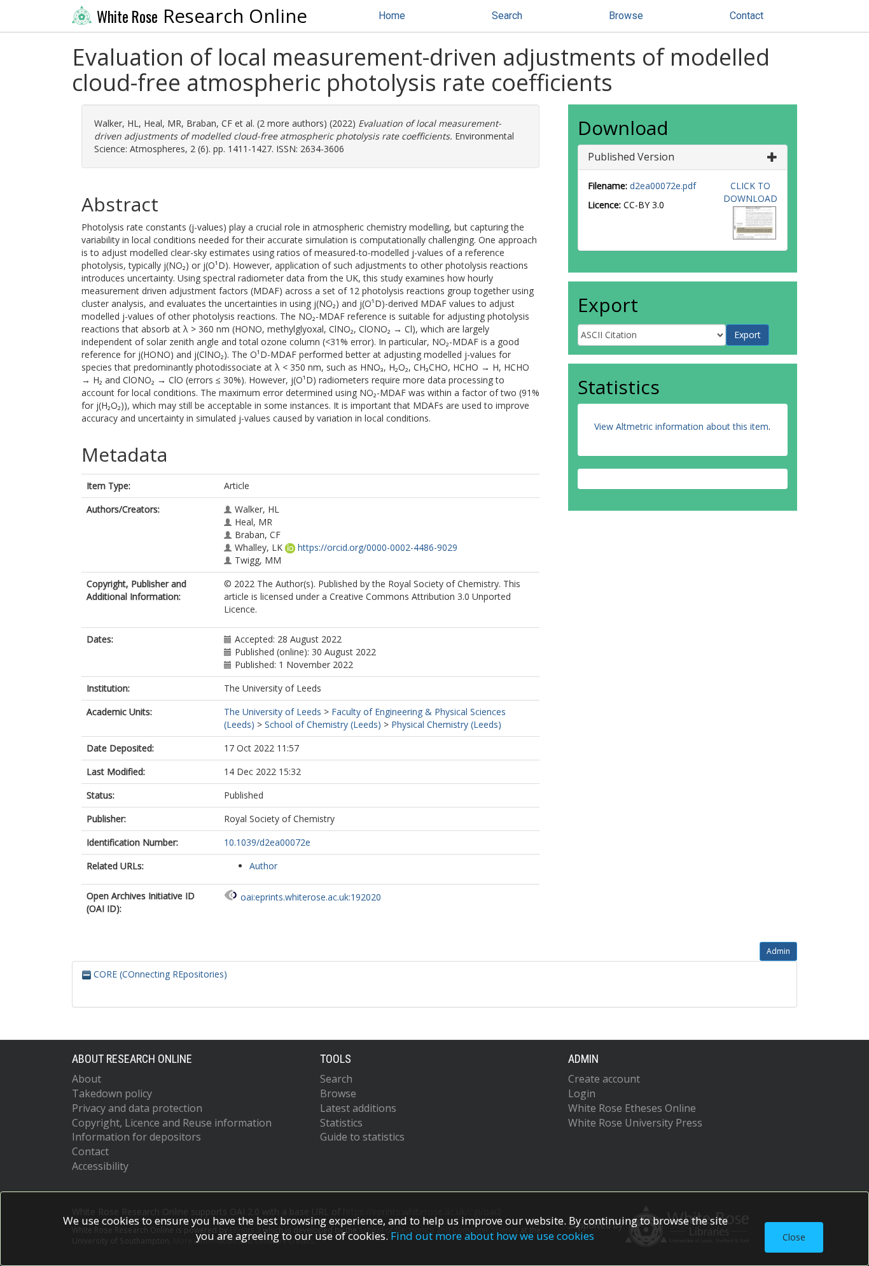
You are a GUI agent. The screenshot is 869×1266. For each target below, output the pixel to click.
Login (581, 1093)
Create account (604, 1079)
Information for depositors (136, 1137)
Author (263, 866)
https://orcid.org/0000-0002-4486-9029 (377, 547)
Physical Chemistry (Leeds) (446, 724)
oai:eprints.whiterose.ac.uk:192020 (310, 897)
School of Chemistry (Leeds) (323, 724)
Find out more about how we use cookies (492, 1235)
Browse (626, 16)
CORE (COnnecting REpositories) (159, 974)
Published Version (631, 157)
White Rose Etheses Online (632, 1108)
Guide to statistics (362, 1137)
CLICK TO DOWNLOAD (750, 192)
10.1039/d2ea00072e (267, 842)
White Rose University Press (635, 1123)
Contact (746, 16)
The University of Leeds (272, 712)
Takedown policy (112, 1093)
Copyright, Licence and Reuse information (172, 1123)
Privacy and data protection (137, 1108)
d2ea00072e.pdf (663, 186)
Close (793, 1237)
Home (392, 16)
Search (507, 16)
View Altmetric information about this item (681, 426)
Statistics (341, 1123)
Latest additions (358, 1108)
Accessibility (100, 1166)
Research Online (202, 16)
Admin (778, 951)
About (86, 1079)
